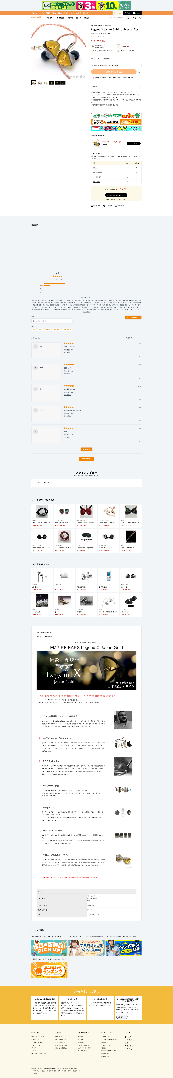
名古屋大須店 (97, 177)
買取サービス (117, 13)
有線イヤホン (108, 26)
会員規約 (103, 1042)
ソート (121, 338)
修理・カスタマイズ (60, 1039)
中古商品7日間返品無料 (61, 1048)
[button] (99, 37)
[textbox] (51, 321)
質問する (84, 459)
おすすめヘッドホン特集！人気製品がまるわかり (121, 937)
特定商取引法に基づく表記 (108, 1051)
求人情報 (80, 1039)
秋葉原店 (95, 168)
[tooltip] (92, 297)
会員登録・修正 (82, 1051)
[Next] (85, 52)
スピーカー (34, 1051)
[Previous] (32, 52)
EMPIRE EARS (96, 25)
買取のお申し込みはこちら (116, 195)
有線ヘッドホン (35, 1045)
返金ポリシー (105, 1053)
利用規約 (103, 1048)
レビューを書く (135, 317)
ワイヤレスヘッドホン (37, 1042)
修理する (70, 18)
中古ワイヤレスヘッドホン (38, 1053)
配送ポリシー (105, 1056)
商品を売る (60, 18)
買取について (58, 1036)
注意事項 (94, 86)
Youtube (137, 13)
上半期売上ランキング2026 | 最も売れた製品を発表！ (48, 959)
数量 (92, 58)
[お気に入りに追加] (139, 71)
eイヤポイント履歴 (83, 1045)
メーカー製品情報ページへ (45, 632)
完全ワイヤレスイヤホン (38, 1036)
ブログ (128, 13)
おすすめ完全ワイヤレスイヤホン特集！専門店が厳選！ (86, 937)
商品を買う (50, 18)
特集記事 (86, 18)
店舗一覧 (78, 18)
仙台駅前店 (96, 182)
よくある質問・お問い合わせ (109, 1039)
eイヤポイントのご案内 (84, 1048)
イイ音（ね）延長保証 (61, 1045)
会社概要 (80, 1036)
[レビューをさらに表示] (86, 449)
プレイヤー (34, 1048)
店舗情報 (80, 1042)
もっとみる (133, 143)
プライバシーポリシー (107, 1045)
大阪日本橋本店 (98, 172)
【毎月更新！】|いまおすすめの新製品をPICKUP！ (47, 937)
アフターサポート (60, 1042)
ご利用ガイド (122, 1017)
